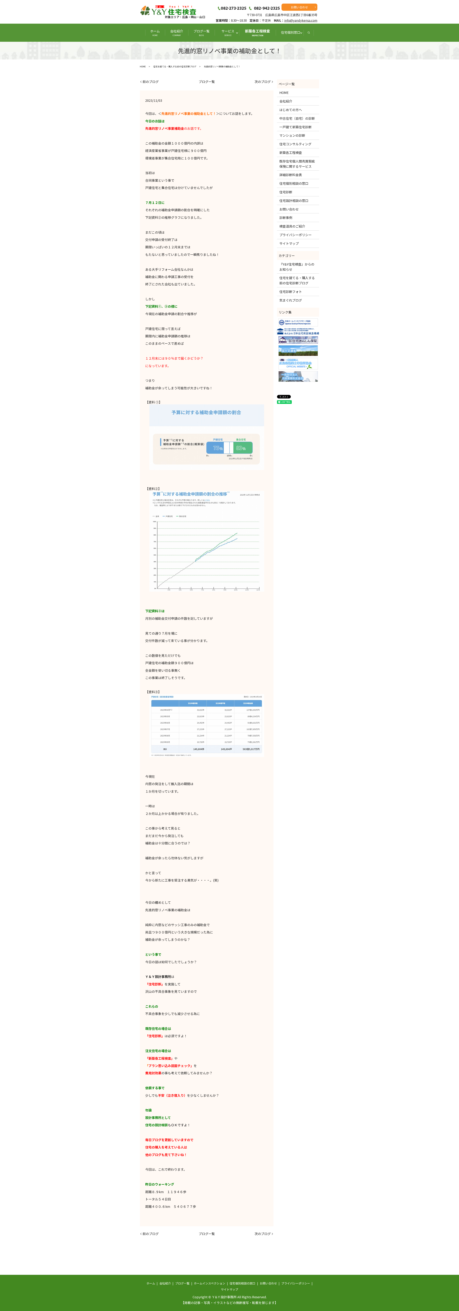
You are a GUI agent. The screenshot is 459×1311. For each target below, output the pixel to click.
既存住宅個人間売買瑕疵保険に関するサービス (297, 164)
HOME (143, 66)
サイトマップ (289, 243)
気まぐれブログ (290, 300)
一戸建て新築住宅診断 (295, 127)
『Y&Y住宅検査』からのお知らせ (296, 267)
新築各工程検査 (257, 32)
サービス (229, 33)
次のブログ (263, 81)
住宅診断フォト (290, 291)
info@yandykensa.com (300, 20)
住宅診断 (285, 192)
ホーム (155, 33)
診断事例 (285, 217)
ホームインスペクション (209, 1283)
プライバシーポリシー (295, 234)
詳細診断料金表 (290, 174)
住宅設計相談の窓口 (293, 200)
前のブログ (151, 81)
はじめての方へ (290, 109)
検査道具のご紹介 (292, 226)
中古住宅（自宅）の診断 (297, 118)
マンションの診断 (292, 135)
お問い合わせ (299, 7)
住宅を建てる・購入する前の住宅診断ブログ (174, 66)
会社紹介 (176, 33)
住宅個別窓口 (290, 32)
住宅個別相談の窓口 (293, 183)
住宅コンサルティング (295, 144)
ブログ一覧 (201, 33)
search (309, 32)
